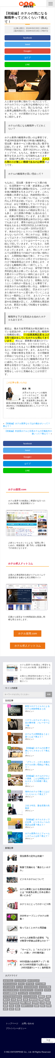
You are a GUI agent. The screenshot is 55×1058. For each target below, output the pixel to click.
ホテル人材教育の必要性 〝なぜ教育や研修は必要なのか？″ (34, 939)
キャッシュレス (10, 984)
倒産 (48, 996)
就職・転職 (25, 1003)
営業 (25, 1000)
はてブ (27, 57)
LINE (27, 64)
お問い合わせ (28, 1023)
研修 (49, 1006)
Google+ (28, 51)
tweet (27, 44)
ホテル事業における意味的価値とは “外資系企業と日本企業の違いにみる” (35, 892)
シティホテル (9, 987)
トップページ (12, 1023)
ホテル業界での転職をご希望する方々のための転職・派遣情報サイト (35, 667)
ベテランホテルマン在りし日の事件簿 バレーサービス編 (37, 722)
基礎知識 (33, 1000)
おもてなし (8, 981)
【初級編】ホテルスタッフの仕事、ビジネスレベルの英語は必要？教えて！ (37, 822)
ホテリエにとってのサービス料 (35, 904)
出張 (13, 1000)
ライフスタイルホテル (12, 996)
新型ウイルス (27, 1006)
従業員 (35, 1003)
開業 (17, 1009)
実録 (47, 1000)
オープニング (33, 981)
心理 (42, 1003)
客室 (5, 1003)
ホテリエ (38, 990)
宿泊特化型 (14, 1003)
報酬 (41, 1000)
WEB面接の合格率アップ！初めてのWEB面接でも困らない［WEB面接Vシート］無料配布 (35, 964)
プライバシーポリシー (16, 1028)
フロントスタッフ (11, 990)
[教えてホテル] (27, 4)
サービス (29, 984)
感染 (48, 1003)
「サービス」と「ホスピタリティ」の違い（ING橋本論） (35, 951)
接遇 (5, 1006)
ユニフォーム (35, 993)
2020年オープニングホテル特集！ (34, 917)
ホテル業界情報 (10, 993)
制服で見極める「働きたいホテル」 (35, 868)
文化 (11, 1006)
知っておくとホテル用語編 (33, 927)
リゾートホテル (30, 996)
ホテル (47, 990)
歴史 (43, 1006)
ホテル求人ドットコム (27, 645)
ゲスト (21, 984)
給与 (11, 1009)
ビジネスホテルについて (32, 879)
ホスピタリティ (26, 990)
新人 (17, 1006)
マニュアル (23, 993)
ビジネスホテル (31, 987)
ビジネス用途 (45, 987)
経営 (5, 1009)
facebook (27, 38)
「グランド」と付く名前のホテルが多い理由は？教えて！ (37, 764)
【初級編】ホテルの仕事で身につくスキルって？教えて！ (37, 750)
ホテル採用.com (27, 633)
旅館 (37, 1006)
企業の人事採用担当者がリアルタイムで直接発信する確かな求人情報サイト (35, 678)
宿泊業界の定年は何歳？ (32, 856)
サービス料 (40, 984)
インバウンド (20, 981)
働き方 (6, 1000)
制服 (19, 1000)
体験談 (41, 996)
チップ (19, 987)
